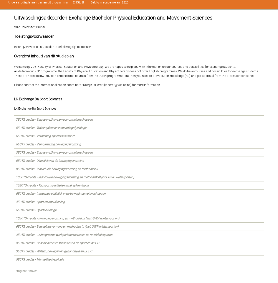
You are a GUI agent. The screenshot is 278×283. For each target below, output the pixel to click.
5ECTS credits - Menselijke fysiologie (40, 259)
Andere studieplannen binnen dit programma (38, 2)
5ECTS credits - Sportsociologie (36, 210)
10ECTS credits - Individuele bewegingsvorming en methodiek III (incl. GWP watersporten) (75, 177)
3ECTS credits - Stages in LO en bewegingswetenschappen (54, 152)
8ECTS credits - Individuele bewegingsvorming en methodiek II (57, 169)
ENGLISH (79, 2)
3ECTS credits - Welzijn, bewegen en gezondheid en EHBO (54, 251)
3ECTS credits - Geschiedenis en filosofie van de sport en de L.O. (57, 243)
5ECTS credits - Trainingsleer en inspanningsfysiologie (51, 127)
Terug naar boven (26, 271)
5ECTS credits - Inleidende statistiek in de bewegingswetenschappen (61, 193)
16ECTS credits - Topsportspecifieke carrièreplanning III (52, 185)
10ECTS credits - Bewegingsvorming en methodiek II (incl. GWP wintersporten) (67, 218)
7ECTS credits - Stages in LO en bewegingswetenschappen (54, 119)
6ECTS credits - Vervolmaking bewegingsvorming (48, 144)
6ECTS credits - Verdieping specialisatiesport (45, 136)
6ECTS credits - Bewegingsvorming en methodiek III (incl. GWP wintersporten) (67, 226)
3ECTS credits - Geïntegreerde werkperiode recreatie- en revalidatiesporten (64, 234)
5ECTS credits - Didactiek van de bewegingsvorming (50, 160)
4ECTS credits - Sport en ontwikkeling (40, 202)
